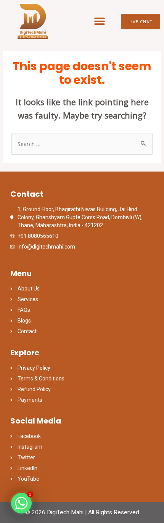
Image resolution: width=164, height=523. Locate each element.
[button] (99, 21)
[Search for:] (82, 144)
